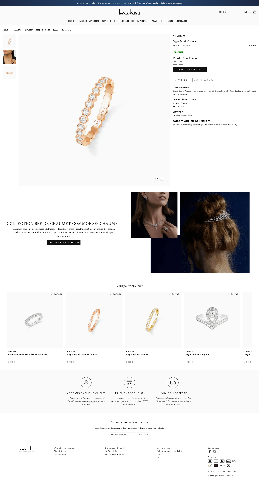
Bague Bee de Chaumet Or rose (82, 354)
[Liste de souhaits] (250, 12)
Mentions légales (164, 448)
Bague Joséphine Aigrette (197, 354)
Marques (158, 21)
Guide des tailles (190, 58)
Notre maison (89, 21)
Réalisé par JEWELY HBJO (220, 475)
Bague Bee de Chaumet (137, 354)
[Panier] (254, 12)
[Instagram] (214, 451)
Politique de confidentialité (169, 451)
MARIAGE (143, 21)
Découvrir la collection (64, 242)
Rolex (72, 21)
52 (181, 62)
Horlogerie (127, 21)
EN (224, 12)
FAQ (158, 457)
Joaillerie (109, 21)
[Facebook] (209, 451)
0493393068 (60, 454)
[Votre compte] (245, 12)
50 (175, 62)
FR (220, 12)
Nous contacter (179, 21)
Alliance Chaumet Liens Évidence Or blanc (27, 354)
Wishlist (183, 80)
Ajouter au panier (190, 69)
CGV (158, 454)
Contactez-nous (203, 80)
